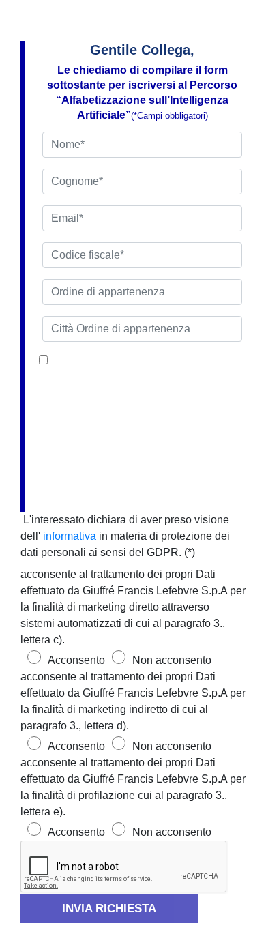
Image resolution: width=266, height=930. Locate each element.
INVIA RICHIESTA (109, 908)
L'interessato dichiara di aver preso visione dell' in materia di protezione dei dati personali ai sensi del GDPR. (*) (125, 536)
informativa (69, 536)
